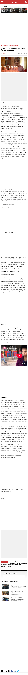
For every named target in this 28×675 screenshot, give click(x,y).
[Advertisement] (14, 29)
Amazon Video (5, 45)
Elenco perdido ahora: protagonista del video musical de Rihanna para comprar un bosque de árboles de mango (14, 564)
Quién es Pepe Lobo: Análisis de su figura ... (4, 10)
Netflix (11, 45)
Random (16, 45)
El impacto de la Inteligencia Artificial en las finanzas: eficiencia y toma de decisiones (18, 600)
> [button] (26, 9)
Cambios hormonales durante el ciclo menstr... (22, 10)
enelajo (4, 53)
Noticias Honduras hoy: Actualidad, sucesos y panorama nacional (17, 593)
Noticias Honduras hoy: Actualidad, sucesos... (13, 10)
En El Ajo (5, 671)
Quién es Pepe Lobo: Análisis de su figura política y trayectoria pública (18, 586)
